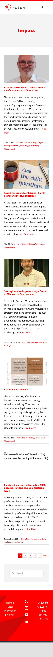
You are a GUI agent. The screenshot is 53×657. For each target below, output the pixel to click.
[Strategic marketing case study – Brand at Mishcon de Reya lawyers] (26, 273)
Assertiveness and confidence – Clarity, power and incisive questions (25, 194)
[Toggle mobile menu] (47, 7)
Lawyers (40, 142)
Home (9, 602)
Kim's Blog (32, 142)
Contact (11, 614)
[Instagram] (26, 608)
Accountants (22, 142)
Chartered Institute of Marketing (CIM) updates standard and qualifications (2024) (25, 488)
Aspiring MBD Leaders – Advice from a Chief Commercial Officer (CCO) (24, 89)
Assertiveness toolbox (16, 389)
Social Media (18, 542)
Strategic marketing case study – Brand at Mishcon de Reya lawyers (25, 293)
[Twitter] (26, 601)
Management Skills (11, 145)
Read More (29, 234)
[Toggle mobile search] (42, 7)
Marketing (24, 145)
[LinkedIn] (26, 621)
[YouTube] (26, 614)
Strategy (7, 345)
